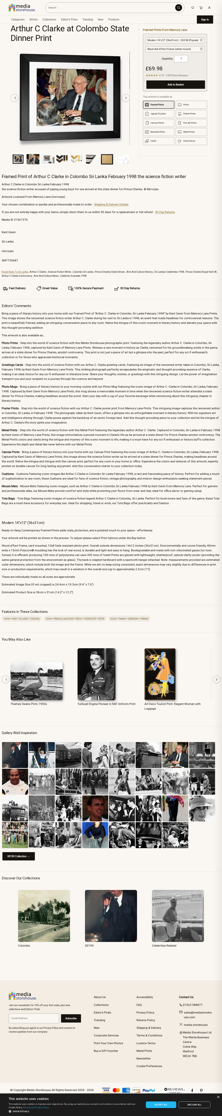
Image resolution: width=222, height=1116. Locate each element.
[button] (75, 1111)
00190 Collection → (18, 856)
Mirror (79, 618)
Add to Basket (176, 84)
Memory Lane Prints (64, 618)
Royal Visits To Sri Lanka (15, 271)
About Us (100, 997)
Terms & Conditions (149, 1035)
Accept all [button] (161, 1104)
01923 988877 (193, 1005)
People (122, 618)
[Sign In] (209, 7)
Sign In (205, 19)
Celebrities (133, 618)
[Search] (178, 7)
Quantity (167, 58)
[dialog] (111, 1104)
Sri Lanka (23, 618)
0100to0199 (90, 618)
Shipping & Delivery (148, 1027)
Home (7, 618)
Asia (14, 618)
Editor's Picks (69, 19)
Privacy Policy (145, 1012)
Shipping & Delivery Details (111, 204)
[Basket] (201, 7)
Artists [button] (33, 19)
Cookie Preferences (149, 1066)
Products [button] (113, 19)
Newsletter (143, 1058)
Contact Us (186, 997)
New (100, 19)
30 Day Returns (165, 212)
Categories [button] (18, 19)
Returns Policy (145, 1020)
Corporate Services (106, 1035)
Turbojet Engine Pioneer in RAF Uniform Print (106, 704)
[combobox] (110, 8)
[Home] (25, 7)
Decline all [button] (194, 1104)
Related (144, 618)
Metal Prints (144, 1051)
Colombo (35, 618)
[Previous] (14, 98)
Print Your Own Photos (108, 1043)
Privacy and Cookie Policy (36, 1107)
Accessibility (144, 997)
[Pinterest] (201, 1092)
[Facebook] (192, 1092)
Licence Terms (146, 1043)
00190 (101, 618)
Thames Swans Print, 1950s (29, 704)
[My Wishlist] (193, 7)
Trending (88, 19)
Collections (49, 19)
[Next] (126, 98)
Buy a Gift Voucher (106, 1051)
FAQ (139, 1005)
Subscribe (71, 1018)
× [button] (218, 1097)
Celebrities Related (164, 945)
